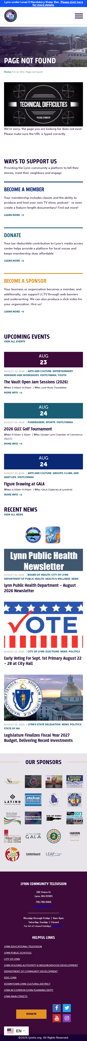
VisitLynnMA (48, 375)
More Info (13, 392)
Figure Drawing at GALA (24, 484)
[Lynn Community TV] (10, 16)
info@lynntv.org (44, 906)
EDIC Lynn (10, 977)
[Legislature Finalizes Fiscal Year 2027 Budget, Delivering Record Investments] (43, 698)
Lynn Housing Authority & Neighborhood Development (41, 965)
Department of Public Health (24, 578)
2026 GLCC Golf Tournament (28, 429)
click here (57, 926)
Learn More (14, 215)
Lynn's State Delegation (44, 724)
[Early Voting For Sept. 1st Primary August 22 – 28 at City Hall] (43, 625)
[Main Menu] (79, 16)
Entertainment (63, 371)
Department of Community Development (31, 971)
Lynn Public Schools (18, 952)
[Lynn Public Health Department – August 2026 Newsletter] (43, 548)
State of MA (12, 728)
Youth (62, 375)
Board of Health (39, 574)
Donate (31, 1014)
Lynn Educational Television (23, 946)
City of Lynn (59, 574)
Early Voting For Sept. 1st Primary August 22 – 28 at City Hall (43, 661)
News (75, 578)
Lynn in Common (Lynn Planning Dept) (28, 990)
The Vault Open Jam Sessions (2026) (36, 382)
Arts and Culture (39, 371)
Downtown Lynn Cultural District (27, 983)
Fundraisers (36, 422)
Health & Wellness (57, 578)
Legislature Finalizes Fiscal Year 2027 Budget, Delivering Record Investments (38, 738)
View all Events (14, 341)
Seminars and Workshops (21, 375)
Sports (50, 422)
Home (7, 71)
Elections (52, 651)
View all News (13, 514)
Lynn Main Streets (16, 996)
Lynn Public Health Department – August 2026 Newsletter (40, 588)
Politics (74, 651)
